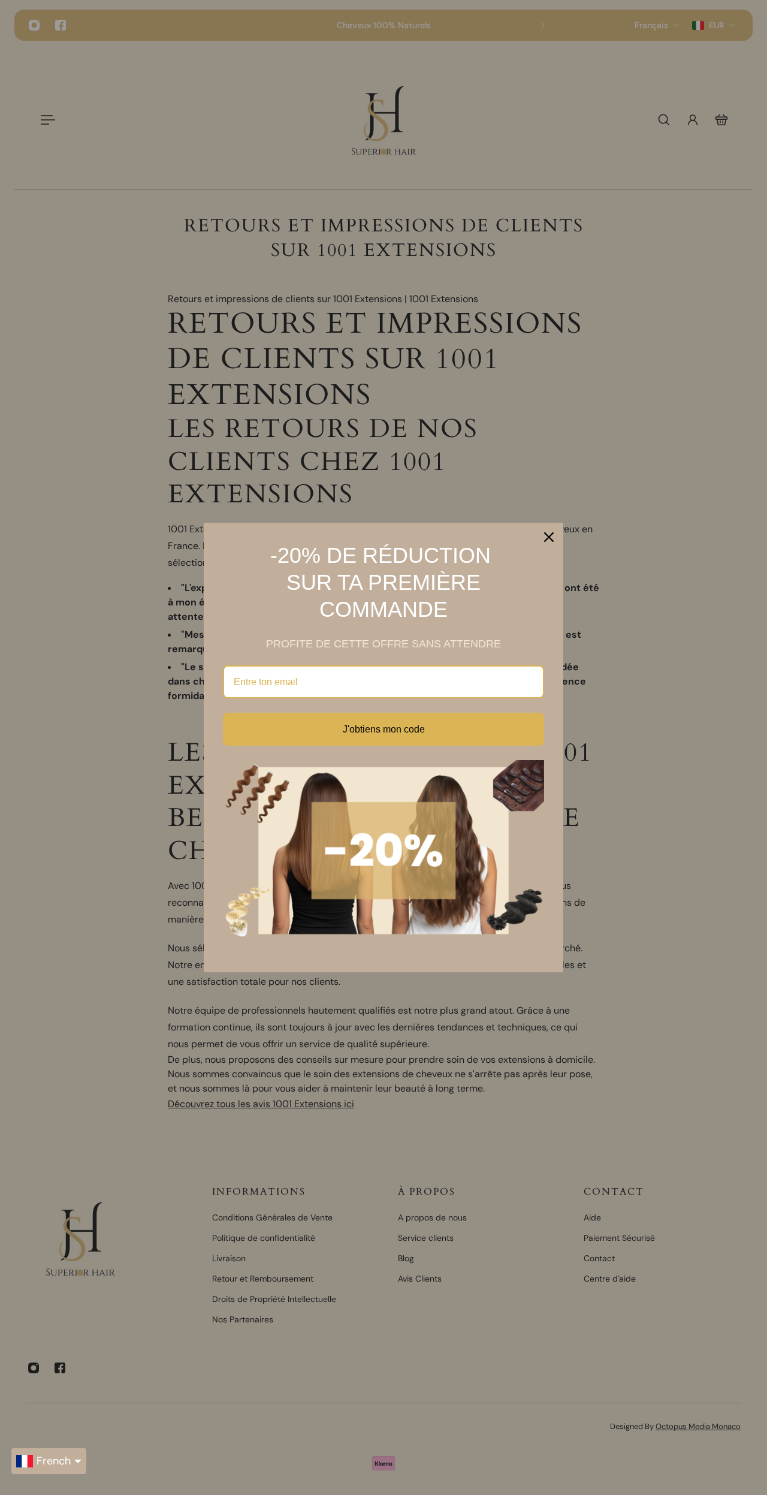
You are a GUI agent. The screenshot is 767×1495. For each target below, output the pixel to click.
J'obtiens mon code (384, 729)
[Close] (549, 537)
